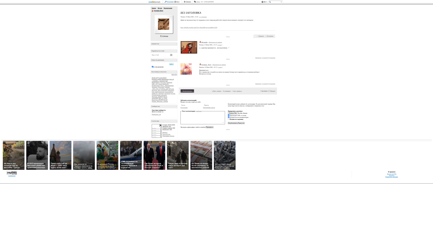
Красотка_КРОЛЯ (157, 100)
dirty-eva (171, 89)
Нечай (165, 100)
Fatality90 (169, 82)
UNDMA (167, 87)
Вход (177, 1)
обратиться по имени (215, 42)
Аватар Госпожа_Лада (163, 24)
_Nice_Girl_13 (156, 89)
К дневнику (227, 91)
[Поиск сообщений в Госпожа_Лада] (171, 64)
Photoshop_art (156, 114)
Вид (265, 2)
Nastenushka (156, 86)
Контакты (391, 175)
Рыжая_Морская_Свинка (160, 101)
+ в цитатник (203, 17)
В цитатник (271, 58)
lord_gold (155, 92)
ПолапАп (204, 42)
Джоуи (165, 97)
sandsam (161, 93)
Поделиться (270, 36)
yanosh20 (167, 93)
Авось (198, 1)
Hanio (160, 84)
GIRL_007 (155, 84)
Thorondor (161, 87)
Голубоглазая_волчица (159, 95)
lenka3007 (171, 90)
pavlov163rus (169, 92)
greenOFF (164, 90)
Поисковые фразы (168, 136)
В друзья (165, 36)
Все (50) (174, 74)
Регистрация (170, 1)
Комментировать (187, 91)
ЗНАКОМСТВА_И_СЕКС (159, 98)
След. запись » (237, 91)
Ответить (258, 58)
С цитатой (265, 58)
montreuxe (161, 92)
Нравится (261, 36)
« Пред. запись (216, 91)
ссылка (219, 45)
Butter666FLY (156, 82)
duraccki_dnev (156, 90)
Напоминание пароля (209, 107)
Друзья (160, 8)
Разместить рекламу (391, 177)
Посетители (166, 134)
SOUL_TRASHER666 (167, 86)
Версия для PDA (391, 174)
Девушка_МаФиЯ (157, 97)
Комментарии (168, 8)
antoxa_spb (164, 89)
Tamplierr (155, 87)
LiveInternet (155, 2)
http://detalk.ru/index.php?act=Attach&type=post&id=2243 (199, 27)
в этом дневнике (158, 67)
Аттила (173, 93)
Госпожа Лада (152, 11)
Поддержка (262, 2)
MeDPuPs (165, 84)
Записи (154, 8)
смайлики (199, 111)
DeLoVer (163, 82)
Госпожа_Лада (206, 65)
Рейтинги (188, 1)
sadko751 (155, 93)
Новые (273, 91)
